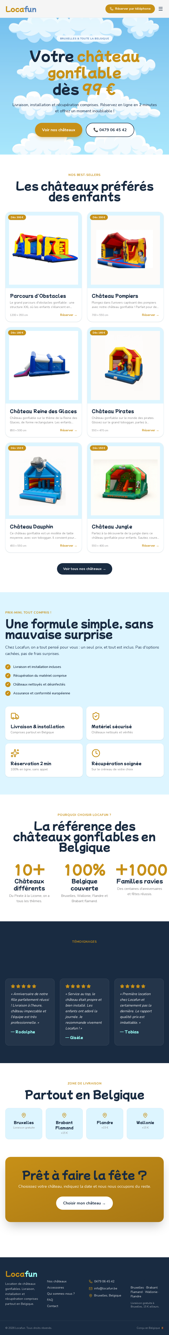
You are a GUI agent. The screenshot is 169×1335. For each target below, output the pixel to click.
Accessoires (55, 1287)
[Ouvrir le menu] (160, 9)
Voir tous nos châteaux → (84, 568)
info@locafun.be (105, 1288)
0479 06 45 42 (104, 1281)
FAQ (50, 1300)
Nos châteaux (56, 1281)
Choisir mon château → (84, 1203)
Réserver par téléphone (133, 9)
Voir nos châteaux (58, 130)
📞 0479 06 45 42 (110, 130)
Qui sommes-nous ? (61, 1294)
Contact (52, 1306)
